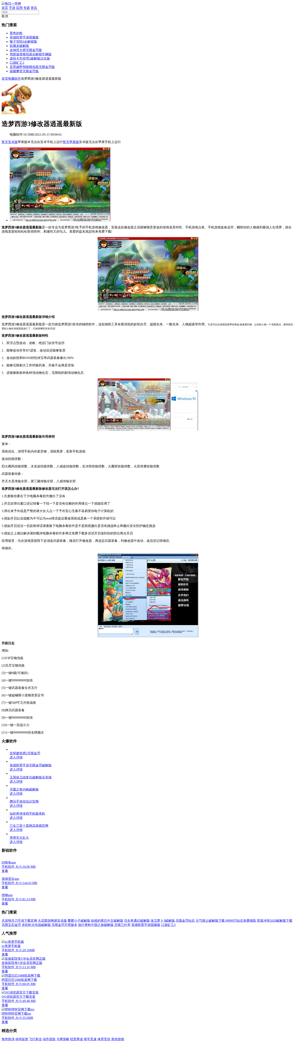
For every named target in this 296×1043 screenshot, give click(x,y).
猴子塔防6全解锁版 (23, 41)
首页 (5, 7)
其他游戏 (117, 1039)
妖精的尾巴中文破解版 (107, 920)
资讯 (34, 7)
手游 (12, 7)
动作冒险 (49, 1039)
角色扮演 (8, 1039)
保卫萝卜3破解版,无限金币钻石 (173, 920)
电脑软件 (14, 78)
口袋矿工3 (17, 62)
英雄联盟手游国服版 (24, 37)
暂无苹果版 (71, 142)
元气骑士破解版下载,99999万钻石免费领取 (226, 920)
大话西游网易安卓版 (52, 920)
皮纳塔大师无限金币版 (26, 50)
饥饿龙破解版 (19, 45)
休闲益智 (21, 1039)
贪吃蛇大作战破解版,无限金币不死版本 (49, 925)
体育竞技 (103, 1039)
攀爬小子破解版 (79, 920)
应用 (19, 7)
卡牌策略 (62, 1039)
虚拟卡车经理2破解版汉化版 (30, 58)
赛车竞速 (90, 1039)
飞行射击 (35, 1039)
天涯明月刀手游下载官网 (19, 920)
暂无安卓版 (10, 142)
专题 (26, 7)
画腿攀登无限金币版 (24, 71)
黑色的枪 (16, 33)
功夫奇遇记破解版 (137, 920)
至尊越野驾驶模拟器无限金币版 (32, 67)
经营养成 (76, 1039)
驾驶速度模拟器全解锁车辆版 (31, 54)
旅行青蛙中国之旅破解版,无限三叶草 (104, 925)
